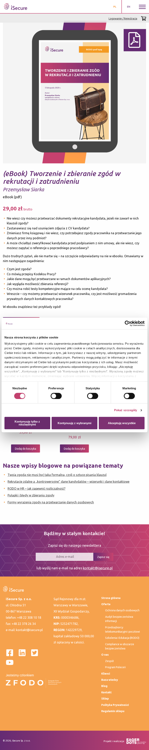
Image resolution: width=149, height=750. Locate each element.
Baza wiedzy (109, 679)
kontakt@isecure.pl (98, 568)
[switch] (56, 396)
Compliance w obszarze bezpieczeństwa (119, 646)
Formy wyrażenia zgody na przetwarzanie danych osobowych (51, 502)
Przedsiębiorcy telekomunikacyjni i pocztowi (122, 629)
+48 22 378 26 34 (24, 623)
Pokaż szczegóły (125, 410)
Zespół (109, 661)
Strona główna (110, 598)
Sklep (105, 698)
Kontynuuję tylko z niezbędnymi (27, 423)
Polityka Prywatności (115, 704)
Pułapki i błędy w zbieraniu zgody (31, 495)
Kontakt (106, 692)
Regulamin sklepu (112, 711)
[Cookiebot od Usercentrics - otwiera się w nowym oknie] (128, 323)
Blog (104, 686)
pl (114, 6)
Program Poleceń (115, 667)
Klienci (105, 673)
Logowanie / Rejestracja (123, 18)
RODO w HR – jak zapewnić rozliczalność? (36, 488)
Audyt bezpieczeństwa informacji (119, 619)
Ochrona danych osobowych (122, 610)
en (128, 6)
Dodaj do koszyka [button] (25, 448)
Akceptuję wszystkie (122, 423)
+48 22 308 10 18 (29, 617)
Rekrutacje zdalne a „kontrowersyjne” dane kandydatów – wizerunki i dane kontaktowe (68, 481)
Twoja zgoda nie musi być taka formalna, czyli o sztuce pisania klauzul (57, 475)
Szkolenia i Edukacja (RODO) (122, 637)
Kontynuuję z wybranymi (74, 423)
